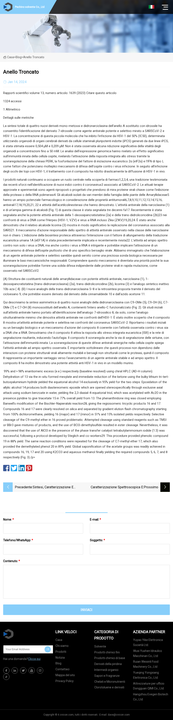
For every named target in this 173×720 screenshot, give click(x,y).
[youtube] (31, 670)
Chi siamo (62, 645)
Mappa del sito (65, 675)
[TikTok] (6, 677)
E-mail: (95, 519)
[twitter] (23, 670)
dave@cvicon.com (119, 714)
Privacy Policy (64, 681)
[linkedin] (15, 670)
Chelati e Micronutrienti (109, 681)
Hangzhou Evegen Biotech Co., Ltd (150, 697)
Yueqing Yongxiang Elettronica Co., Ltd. (146, 675)
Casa (10, 57)
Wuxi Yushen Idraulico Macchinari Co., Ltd (147, 653)
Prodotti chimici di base (109, 658)
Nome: (8, 519)
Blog (58, 663)
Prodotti (60, 651)
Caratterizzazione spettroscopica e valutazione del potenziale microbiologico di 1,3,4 (117, 487)
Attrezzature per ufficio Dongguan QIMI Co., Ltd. (148, 686)
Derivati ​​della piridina (108, 664)
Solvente (100, 646)
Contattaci (62, 669)
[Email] (48, 649)
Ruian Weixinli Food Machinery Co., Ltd (145, 664)
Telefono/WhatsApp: (18, 540)
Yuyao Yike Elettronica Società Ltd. (148, 642)
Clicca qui (34, 659)
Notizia (60, 657)
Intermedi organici (106, 670)
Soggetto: (97, 540)
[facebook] (6, 670)
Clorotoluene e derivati (109, 687)
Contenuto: (11, 561)
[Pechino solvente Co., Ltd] (24, 634)
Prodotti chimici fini (107, 652)
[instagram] (40, 670)
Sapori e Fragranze (107, 675)
